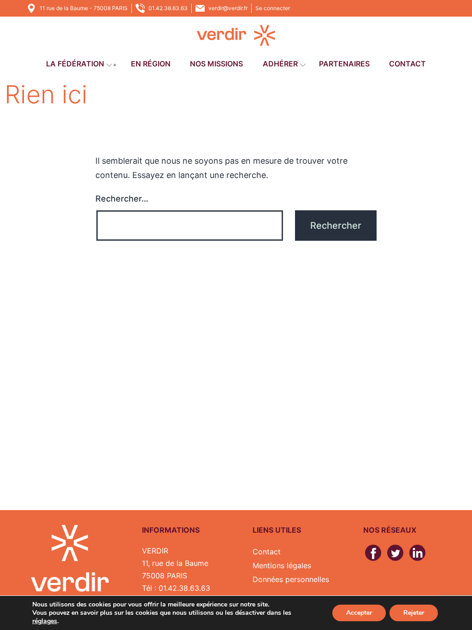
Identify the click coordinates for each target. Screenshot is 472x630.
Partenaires (344, 63)
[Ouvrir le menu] (115, 65)
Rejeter (413, 612)
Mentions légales (282, 565)
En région (151, 63)
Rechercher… (121, 198)
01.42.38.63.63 (168, 8)
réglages (44, 621)
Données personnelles (291, 579)
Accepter (359, 612)
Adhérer (280, 63)
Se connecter (272, 8)
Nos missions (216, 63)
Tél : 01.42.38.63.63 (176, 588)
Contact (407, 63)
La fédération (75, 63)
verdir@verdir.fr (228, 8)
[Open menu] (109, 65)
